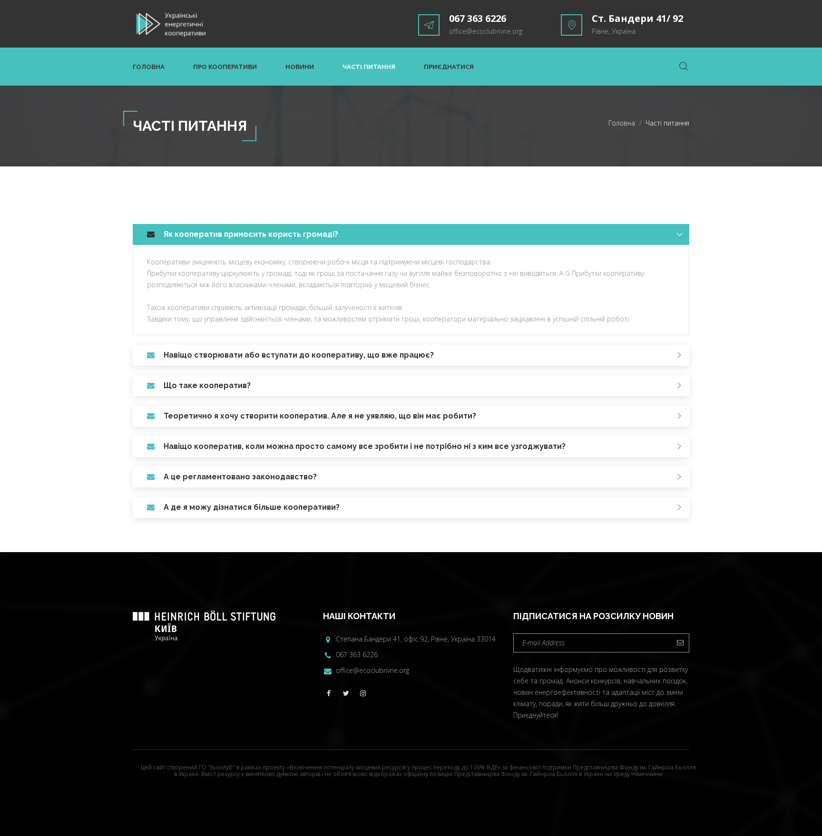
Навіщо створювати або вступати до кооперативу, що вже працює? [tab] (299, 355)
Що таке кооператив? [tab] (207, 385)
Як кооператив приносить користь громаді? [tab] (251, 234)
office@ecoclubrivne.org (485, 31)
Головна (149, 66)
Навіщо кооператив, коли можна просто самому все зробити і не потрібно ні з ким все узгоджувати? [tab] (365, 446)
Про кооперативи (225, 66)
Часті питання (368, 66)
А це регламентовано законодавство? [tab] (240, 476)
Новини (299, 66)
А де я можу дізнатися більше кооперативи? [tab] (252, 507)
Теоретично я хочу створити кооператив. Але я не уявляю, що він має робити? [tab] (320, 415)
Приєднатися (449, 66)
